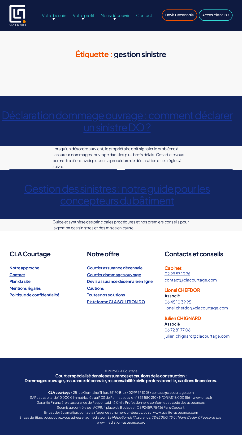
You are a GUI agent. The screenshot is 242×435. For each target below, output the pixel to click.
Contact (144, 15)
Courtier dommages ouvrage (114, 274)
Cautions (95, 288)
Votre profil (83, 15)
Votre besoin (54, 15)
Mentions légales (25, 288)
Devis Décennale (179, 15)
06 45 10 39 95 (177, 301)
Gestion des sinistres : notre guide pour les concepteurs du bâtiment (117, 194)
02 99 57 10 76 (177, 273)
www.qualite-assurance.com (175, 412)
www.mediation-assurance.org (121, 422)
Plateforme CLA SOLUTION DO (116, 301)
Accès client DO (215, 15)
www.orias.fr (202, 397)
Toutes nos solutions (106, 294)
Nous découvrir (115, 15)
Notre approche (24, 267)
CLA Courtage (127, 371)
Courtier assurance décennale (115, 267)
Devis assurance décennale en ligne (119, 281)
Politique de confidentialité (34, 294)
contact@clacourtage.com (190, 279)
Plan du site (19, 281)
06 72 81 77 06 (177, 329)
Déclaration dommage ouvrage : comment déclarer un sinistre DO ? (117, 120)
